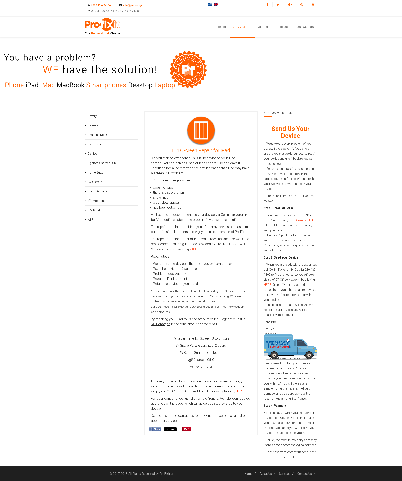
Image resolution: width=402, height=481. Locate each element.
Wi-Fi (91, 219)
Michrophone (96, 200)
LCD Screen (95, 182)
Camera (93, 125)
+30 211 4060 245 (101, 5)
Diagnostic (95, 144)
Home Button (96, 172)
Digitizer (93, 153)
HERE (192, 249)
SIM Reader (95, 210)
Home (222, 27)
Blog (284, 27)
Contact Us (304, 473)
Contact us (304, 27)
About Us (266, 27)
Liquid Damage (97, 191)
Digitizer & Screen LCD (102, 163)
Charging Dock (97, 134)
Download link (304, 220)
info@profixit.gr (132, 5)
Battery (92, 116)
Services (241, 27)
